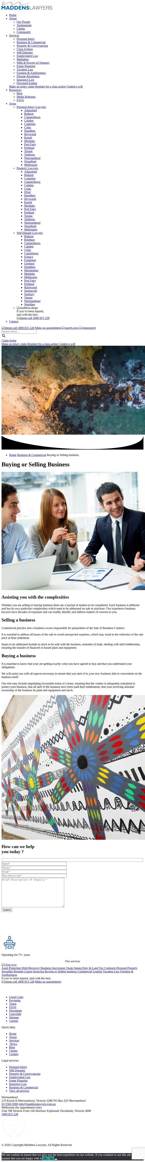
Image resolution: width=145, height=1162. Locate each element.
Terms (12, 1003)
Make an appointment (48, 327)
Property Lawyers (27, 168)
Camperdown (32, 117)
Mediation (23, 59)
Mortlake (29, 141)
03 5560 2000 (10, 1104)
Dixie (27, 192)
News (13, 1043)
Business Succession (53, 968)
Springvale (30, 290)
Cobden (29, 120)
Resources (15, 90)
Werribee (29, 304)
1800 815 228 (10, 1114)
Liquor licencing (34, 971)
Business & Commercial (31, 42)
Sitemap (14, 1017)
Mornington (31, 270)
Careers (13, 1020)
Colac (27, 127)
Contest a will (74, 86)
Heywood (30, 134)
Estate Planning (26, 66)
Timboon (29, 154)
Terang (28, 151)
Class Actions (25, 49)
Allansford (30, 110)
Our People (23, 21)
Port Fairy (30, 144)
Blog (19, 93)
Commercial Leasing (90, 971)
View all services (19, 1090)
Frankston (30, 260)
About (13, 18)
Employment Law (27, 55)
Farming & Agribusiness (31, 73)
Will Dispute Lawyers (30, 233)
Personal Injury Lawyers (31, 107)
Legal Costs (16, 997)
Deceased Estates (27, 83)
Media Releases (26, 96)
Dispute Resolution (28, 76)
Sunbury (29, 294)
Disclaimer (15, 1010)
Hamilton (29, 130)
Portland (29, 147)
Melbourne (30, 164)
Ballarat (28, 113)
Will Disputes (25, 52)
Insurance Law (25, 79)
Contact (13, 321)
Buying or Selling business (61, 971)
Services (14, 35)
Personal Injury (26, 38)
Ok (45, 1158)
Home (12, 15)
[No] (55, 1159)
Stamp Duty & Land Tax (89, 968)
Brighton (29, 239)
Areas (12, 103)
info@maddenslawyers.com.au (37, 1104)
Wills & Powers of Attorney (33, 62)
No (51, 1158)
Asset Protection (12, 968)
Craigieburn (31, 253)
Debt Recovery (31, 968)
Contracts (110, 968)
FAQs (20, 100)
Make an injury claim (21, 86)
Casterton (29, 124)
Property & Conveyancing (32, 45)
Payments (15, 1000)
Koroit (28, 137)
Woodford (30, 161)
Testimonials (24, 25)
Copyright (15, 1014)
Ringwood (30, 287)
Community (24, 32)
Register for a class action (50, 86)
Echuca (28, 256)
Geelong (29, 263)
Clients (21, 28)
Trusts (70, 968)
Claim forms (9, 340)
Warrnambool (32, 158)
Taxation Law (25, 69)
